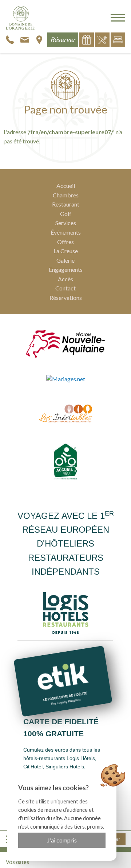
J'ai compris (62, 840)
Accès (65, 278)
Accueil (65, 185)
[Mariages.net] (65, 378)
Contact (65, 288)
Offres (65, 241)
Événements (66, 232)
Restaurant (65, 204)
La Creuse (65, 250)
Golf (65, 213)
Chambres (66, 195)
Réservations (65, 297)
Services (65, 222)
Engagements (66, 269)
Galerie (65, 260)
